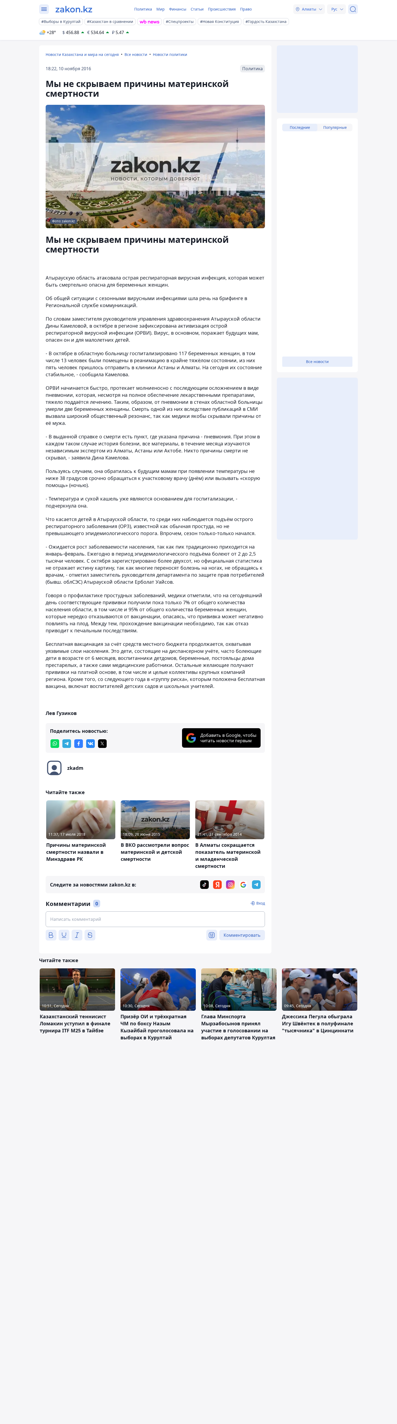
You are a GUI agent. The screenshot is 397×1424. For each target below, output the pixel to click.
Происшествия (222, 9)
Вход (260, 903)
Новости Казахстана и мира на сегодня (82, 54)
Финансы (177, 9)
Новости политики (170, 54)
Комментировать (242, 935)
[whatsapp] (55, 743)
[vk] (90, 743)
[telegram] (67, 743)
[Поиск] (353, 9)
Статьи (197, 9)
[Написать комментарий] (155, 919)
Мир (160, 9)
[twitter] (102, 743)
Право (246, 9)
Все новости (136, 54)
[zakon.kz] (73, 9)
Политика (143, 9)
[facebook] (78, 743)
